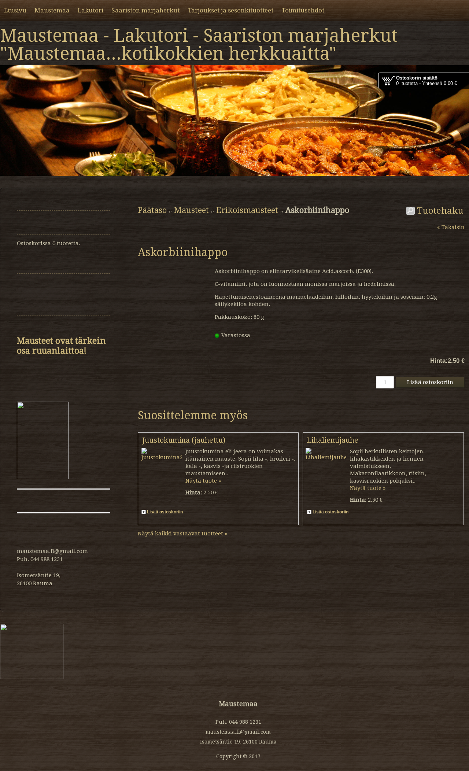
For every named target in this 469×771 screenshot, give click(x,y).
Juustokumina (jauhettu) (183, 440)
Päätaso (152, 210)
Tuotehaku (439, 211)
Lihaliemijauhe (332, 440)
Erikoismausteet (247, 210)
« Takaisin (451, 227)
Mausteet (191, 210)
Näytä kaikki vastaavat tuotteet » (182, 533)
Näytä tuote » (203, 480)
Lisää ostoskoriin (165, 511)
